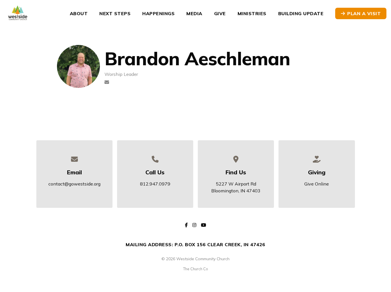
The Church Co (195, 269)
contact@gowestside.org (74, 184)
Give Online (316, 184)
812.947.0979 (155, 184)
